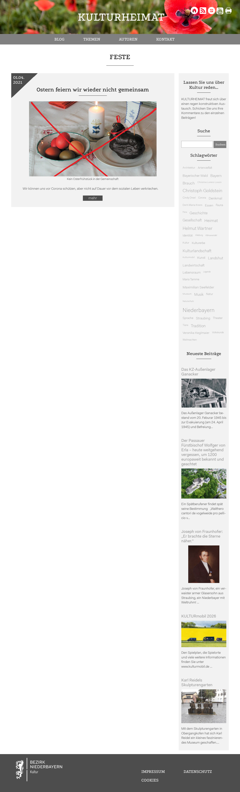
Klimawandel (211, 235)
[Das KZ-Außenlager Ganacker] (203, 406)
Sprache (188, 318)
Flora (185, 212)
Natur (209, 294)
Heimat (211, 221)
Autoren (128, 39)
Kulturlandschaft (197, 251)
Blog (59, 39)
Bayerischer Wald (195, 176)
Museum (187, 294)
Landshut (215, 258)
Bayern (216, 176)
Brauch (189, 183)
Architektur (189, 168)
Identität (188, 235)
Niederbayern (198, 310)
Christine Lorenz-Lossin (209, 182)
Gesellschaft (192, 220)
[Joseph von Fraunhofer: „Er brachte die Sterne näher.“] (203, 582)
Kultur (186, 243)
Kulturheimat (121, 17)
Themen (91, 39)
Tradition (198, 326)
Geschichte (199, 213)
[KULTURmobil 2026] (203, 646)
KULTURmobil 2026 (198, 616)
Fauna (219, 205)
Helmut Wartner (197, 229)
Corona (202, 198)
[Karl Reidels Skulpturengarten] (203, 722)
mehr (92, 198)
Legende (207, 272)
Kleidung (199, 235)
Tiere (185, 325)
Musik (198, 295)
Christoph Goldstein (202, 191)
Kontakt (165, 39)
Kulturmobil (189, 257)
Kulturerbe (198, 243)
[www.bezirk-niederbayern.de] (39, 770)
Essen (209, 205)
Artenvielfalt (205, 168)
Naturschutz (188, 301)
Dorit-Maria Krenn (192, 205)
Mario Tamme (191, 279)
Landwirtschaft (194, 265)
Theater (218, 318)
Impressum (153, 771)
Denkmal (215, 198)
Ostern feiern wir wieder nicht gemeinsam (93, 89)
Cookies (149, 780)
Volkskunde (218, 332)
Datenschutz (198, 771)
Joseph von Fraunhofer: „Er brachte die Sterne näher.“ (202, 536)
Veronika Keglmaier (196, 333)
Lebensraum (192, 272)
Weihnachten (190, 340)
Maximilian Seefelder (198, 287)
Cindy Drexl (189, 198)
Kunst (201, 257)
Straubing (203, 318)
